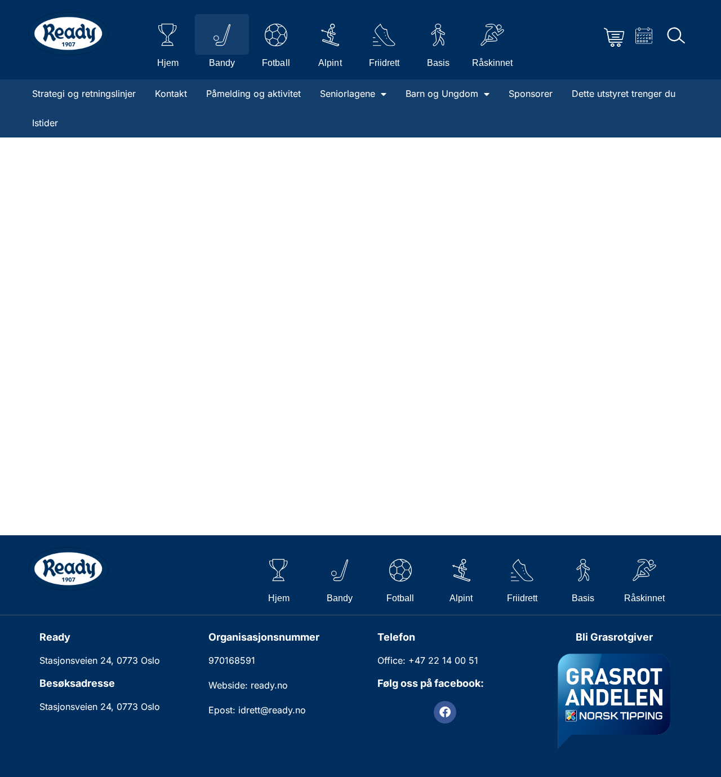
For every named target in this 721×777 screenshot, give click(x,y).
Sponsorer (531, 93)
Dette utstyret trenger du (623, 93)
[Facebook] (445, 712)
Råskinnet (492, 63)
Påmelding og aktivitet (253, 93)
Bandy (222, 63)
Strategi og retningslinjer (84, 93)
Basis (438, 63)
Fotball (276, 63)
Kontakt (171, 93)
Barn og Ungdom (442, 93)
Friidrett (384, 63)
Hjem (168, 63)
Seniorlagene (347, 93)
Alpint (329, 63)
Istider (45, 122)
